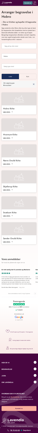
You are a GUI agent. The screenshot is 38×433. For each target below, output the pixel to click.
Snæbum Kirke (10, 212)
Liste (10, 76)
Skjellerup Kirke (10, 186)
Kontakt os (28, 3)
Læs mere (6, 112)
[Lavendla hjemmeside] (7, 3)
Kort (27, 76)
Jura (4, 376)
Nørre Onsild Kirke (12, 160)
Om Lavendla (7, 382)
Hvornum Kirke (10, 134)
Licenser (30, 426)
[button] (26, 84)
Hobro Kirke (9, 108)
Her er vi (6, 363)
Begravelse (7, 369)
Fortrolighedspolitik (21, 426)
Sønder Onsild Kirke (12, 238)
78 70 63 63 (15, 430)
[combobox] (19, 56)
